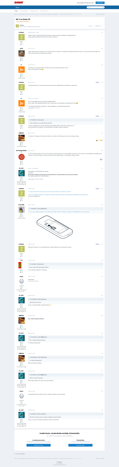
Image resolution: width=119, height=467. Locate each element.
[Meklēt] (103, 7)
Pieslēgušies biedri (34, 10)
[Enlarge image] (62, 227)
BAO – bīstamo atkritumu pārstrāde (36, 318)
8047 (22, 76)
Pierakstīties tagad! (80, 445)
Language (59, 462)
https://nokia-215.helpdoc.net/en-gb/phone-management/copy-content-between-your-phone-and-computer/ (53, 174)
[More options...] (102, 32)
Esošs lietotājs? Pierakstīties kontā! (85, 2)
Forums (16, 10)
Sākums (17, 7)
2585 (22, 164)
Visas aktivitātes (24, 10)
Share (91, 25)
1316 (22, 180)
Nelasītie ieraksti (44, 10)
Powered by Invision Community (59, 464)
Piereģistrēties (100, 2)
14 (22, 288)
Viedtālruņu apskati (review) (34, 26)
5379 (22, 145)
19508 (22, 216)
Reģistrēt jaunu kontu (38, 445)
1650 (22, 60)
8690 (22, 272)
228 (22, 44)
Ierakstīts (33, 32)
